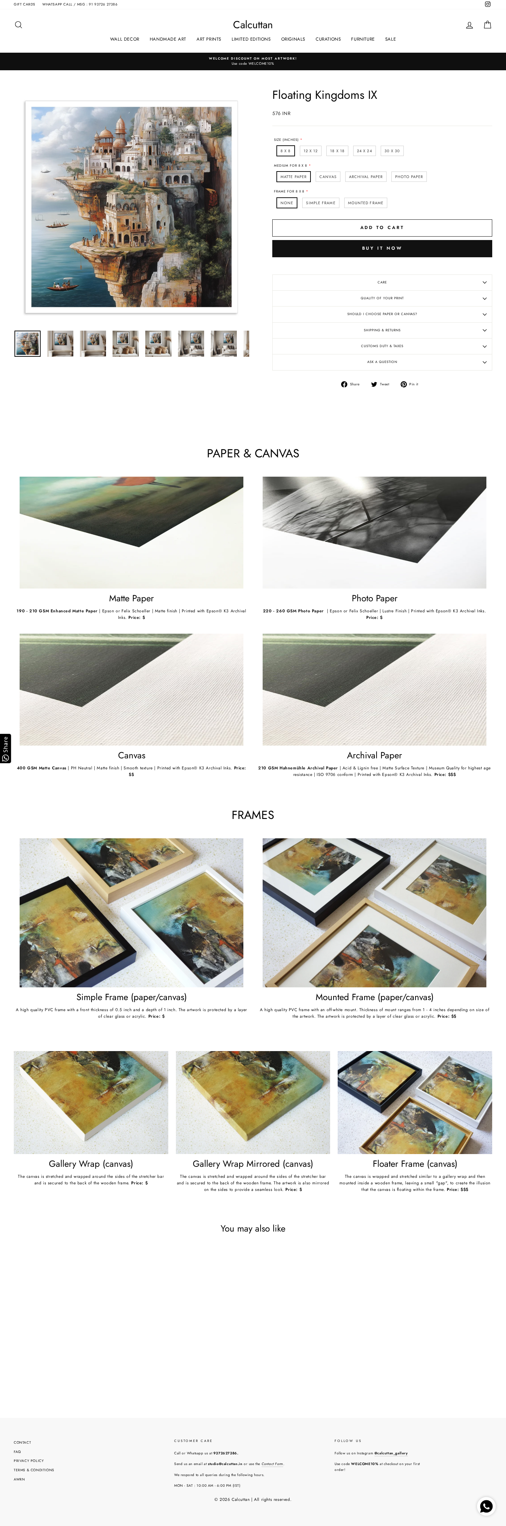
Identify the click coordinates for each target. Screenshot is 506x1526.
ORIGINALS (293, 39)
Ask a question (382, 362)
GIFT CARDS (24, 4)
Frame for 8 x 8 (289, 191)
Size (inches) (286, 139)
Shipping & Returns (382, 330)
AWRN (19, 1479)
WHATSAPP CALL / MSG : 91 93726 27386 (80, 4)
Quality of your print (382, 298)
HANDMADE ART (168, 39)
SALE (390, 39)
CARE (382, 282)
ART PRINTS (209, 39)
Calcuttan (253, 25)
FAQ (17, 1451)
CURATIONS (328, 39)
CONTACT (22, 1442)
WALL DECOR (124, 39)
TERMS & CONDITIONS (34, 1470)
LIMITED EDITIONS (251, 39)
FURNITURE (363, 39)
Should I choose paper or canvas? (382, 314)
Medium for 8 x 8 (290, 165)
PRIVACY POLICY (29, 1460)
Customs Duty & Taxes (382, 346)
